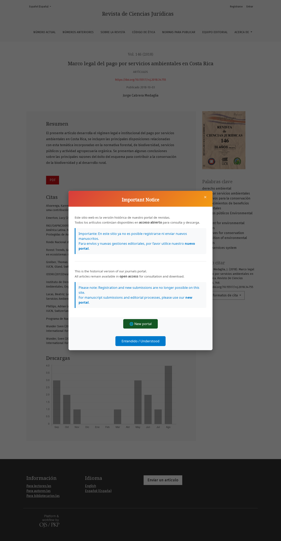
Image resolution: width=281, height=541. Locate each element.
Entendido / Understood (140, 341)
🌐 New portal (140, 324)
